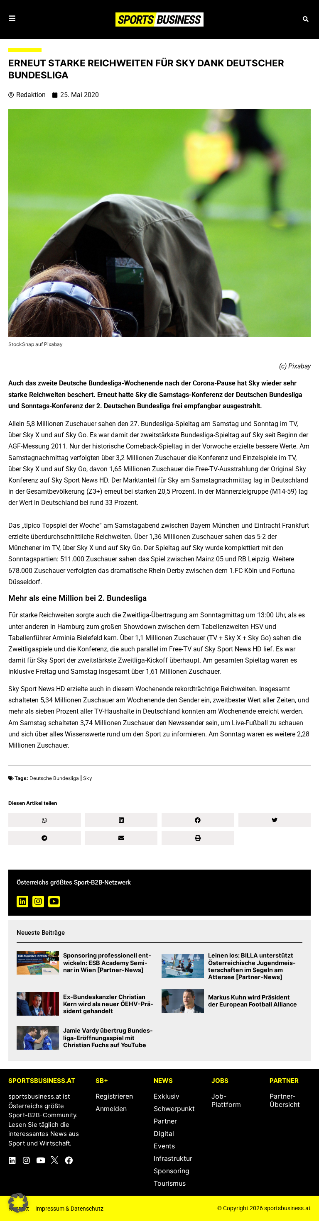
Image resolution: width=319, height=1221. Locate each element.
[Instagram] (38, 901)
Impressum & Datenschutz (69, 1208)
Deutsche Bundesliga (54, 778)
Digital (164, 1133)
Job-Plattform (226, 1100)
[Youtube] (54, 901)
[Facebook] (69, 1160)
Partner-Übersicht (285, 1100)
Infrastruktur (173, 1158)
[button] (305, 19)
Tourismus (170, 1183)
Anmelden (111, 1108)
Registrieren (114, 1096)
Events (164, 1146)
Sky (87, 778)
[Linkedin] (22, 901)
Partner (165, 1121)
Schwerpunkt (174, 1108)
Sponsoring (171, 1171)
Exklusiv (166, 1096)
